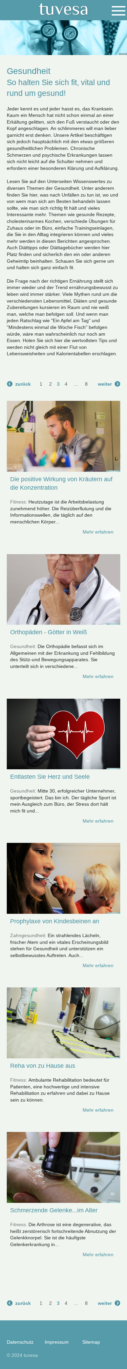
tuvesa (31, 1355)
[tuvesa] (63, 9)
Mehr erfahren (98, 532)
